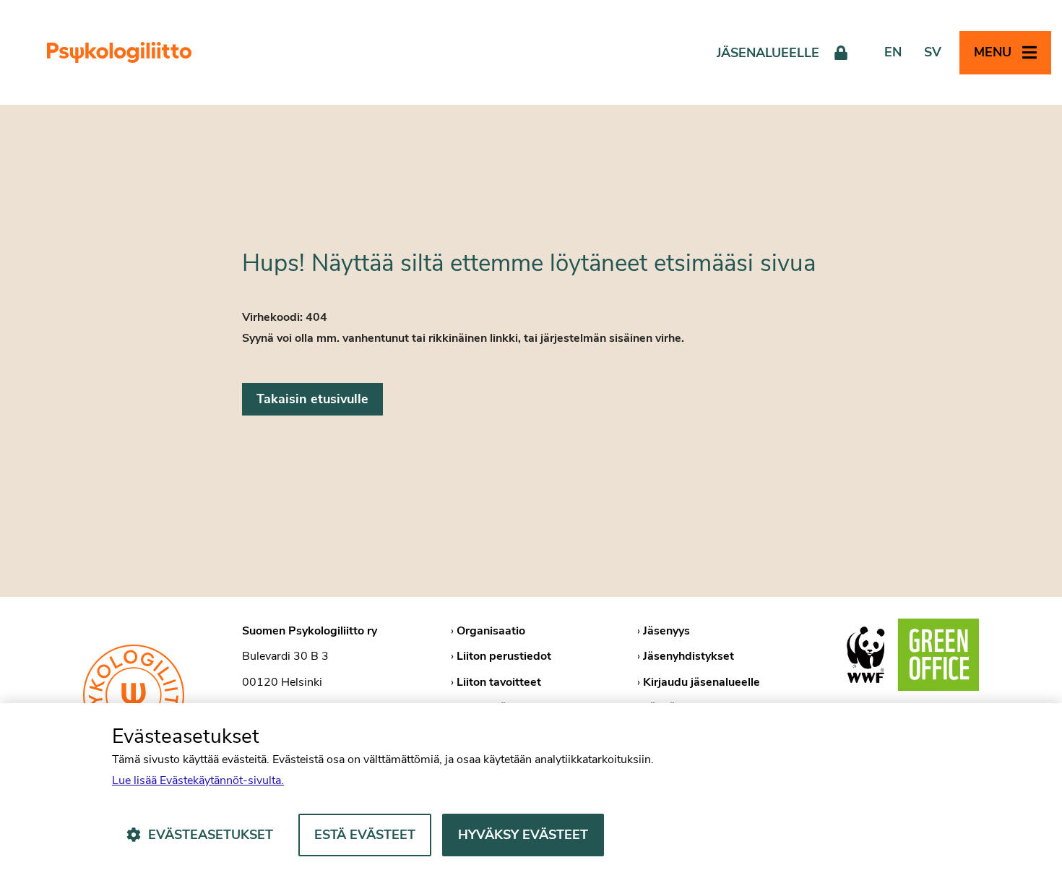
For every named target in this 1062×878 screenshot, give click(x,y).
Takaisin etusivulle (312, 399)
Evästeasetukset (210, 834)
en (893, 52)
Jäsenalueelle (768, 52)
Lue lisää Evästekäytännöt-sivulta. (198, 780)
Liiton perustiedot (504, 656)
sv (932, 52)
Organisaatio (491, 631)
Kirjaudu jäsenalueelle (701, 682)
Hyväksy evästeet (523, 834)
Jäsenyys (666, 631)
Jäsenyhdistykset (688, 656)
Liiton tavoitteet (499, 682)
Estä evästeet (364, 834)
